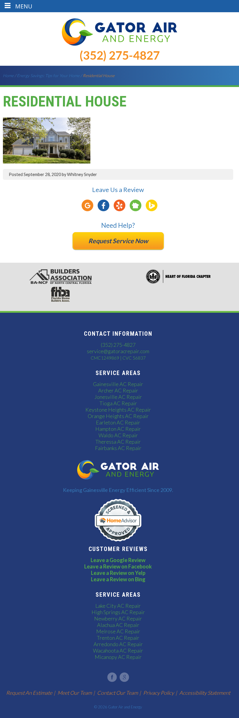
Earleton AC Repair (118, 422)
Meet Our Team (74, 692)
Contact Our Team (117, 692)
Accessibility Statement (204, 692)
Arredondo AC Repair (118, 644)
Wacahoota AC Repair (118, 650)
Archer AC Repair (118, 390)
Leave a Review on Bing (118, 579)
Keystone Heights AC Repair (118, 409)
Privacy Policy (158, 692)
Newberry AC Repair (118, 618)
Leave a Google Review (118, 560)
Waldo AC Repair (118, 435)
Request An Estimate (29, 692)
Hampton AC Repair (118, 429)
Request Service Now (118, 241)
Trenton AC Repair (118, 638)
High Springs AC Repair (118, 612)
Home (8, 75)
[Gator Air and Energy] (119, 43)
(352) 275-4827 (120, 55)
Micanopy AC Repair (118, 657)
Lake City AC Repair (118, 606)
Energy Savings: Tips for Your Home (48, 75)
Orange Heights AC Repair (118, 416)
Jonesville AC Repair (118, 397)
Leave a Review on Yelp (118, 573)
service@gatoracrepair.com (118, 351)
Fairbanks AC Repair (118, 448)
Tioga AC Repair (118, 403)
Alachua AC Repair (118, 625)
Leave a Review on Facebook (118, 566)
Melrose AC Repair (118, 631)
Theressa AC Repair (118, 441)
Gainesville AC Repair (118, 384)
